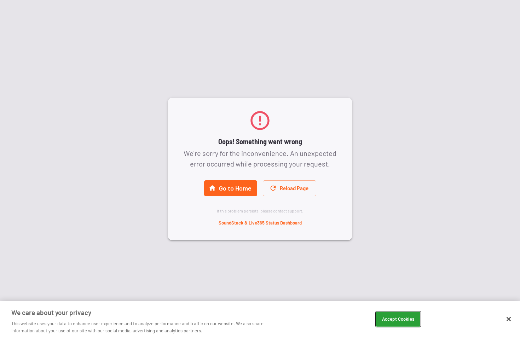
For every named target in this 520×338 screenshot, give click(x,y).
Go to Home (235, 188)
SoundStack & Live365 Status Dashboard (260, 223)
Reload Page (294, 188)
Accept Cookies (398, 319)
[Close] (508, 319)
